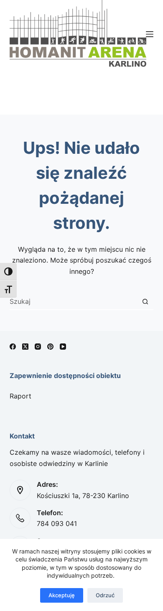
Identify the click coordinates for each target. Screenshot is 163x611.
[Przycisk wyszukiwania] (145, 301)
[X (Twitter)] (25, 346)
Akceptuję (61, 595)
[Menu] (149, 34)
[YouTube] (63, 346)
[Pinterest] (50, 346)
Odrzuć (105, 595)
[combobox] (73, 301)
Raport (20, 396)
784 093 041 (57, 523)
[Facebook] (13, 346)
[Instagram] (38, 346)
